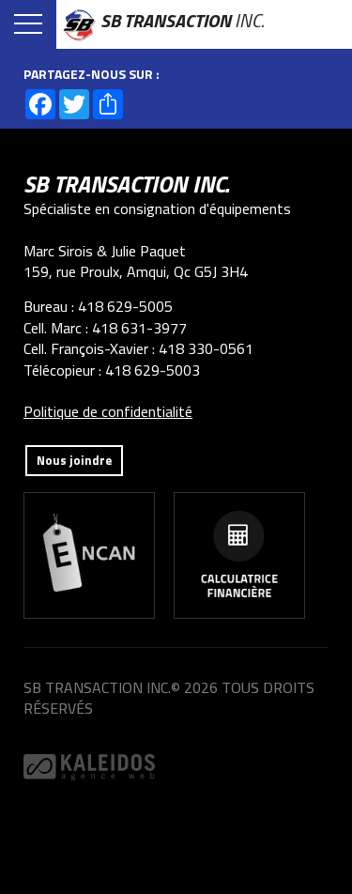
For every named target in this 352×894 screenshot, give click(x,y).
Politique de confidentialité (107, 411)
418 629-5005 (125, 306)
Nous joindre (74, 460)
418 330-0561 (206, 348)
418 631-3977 (139, 327)
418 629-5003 (152, 370)
